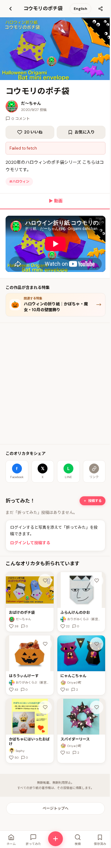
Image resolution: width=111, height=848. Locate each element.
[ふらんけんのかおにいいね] (96, 580)
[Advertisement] (55, 383)
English (80, 8)
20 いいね (33, 132)
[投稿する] (55, 838)
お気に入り (85, 132)
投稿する (95, 500)
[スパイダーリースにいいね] (96, 707)
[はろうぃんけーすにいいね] (45, 644)
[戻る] (10, 8)
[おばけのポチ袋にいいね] (45, 580)
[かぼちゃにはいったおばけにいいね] (45, 707)
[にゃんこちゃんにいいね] (96, 644)
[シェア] (100, 8)
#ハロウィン (19, 181)
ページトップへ (55, 808)
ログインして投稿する (30, 542)
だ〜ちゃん (31, 103)
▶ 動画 (56, 201)
